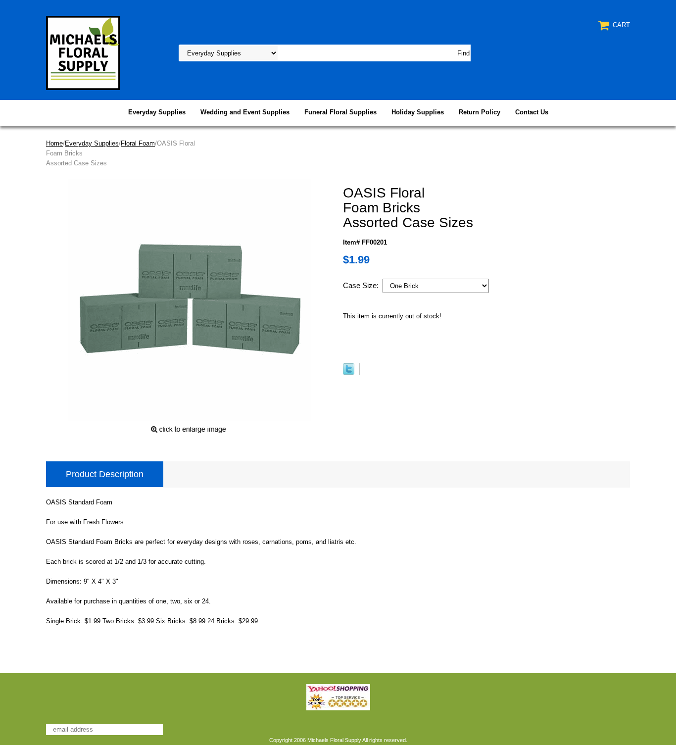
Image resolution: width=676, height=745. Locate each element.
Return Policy (479, 112)
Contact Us (531, 112)
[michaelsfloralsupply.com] (83, 52)
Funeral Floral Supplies (340, 112)
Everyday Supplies (157, 112)
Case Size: (362, 285)
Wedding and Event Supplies (245, 112)
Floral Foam (138, 143)
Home (54, 143)
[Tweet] (348, 372)
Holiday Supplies (417, 112)
